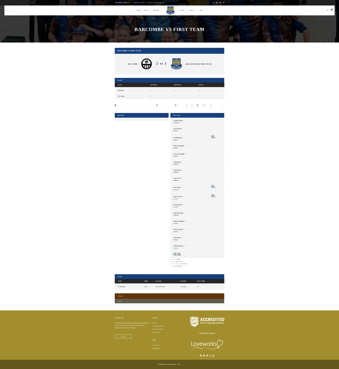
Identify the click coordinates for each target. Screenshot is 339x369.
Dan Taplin (176, 187)
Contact (154, 323)
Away (119, 301)
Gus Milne (177, 259)
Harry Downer (177, 196)
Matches (156, 10)
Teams (182, 10)
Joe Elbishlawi (177, 137)
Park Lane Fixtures (157, 329)
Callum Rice (177, 162)
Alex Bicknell (177, 128)
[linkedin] (216, 2)
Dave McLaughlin (178, 154)
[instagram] (223, 2)
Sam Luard (176, 178)
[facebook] (213, 2)
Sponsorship (155, 332)
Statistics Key (156, 348)
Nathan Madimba (178, 221)
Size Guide (155, 345)
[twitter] (220, 2)
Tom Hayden (177, 170)
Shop (201, 10)
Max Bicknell (177, 205)
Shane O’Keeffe (178, 229)
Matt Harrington (178, 213)
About (191, 10)
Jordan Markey (178, 120)
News (146, 10)
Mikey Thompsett (178, 145)
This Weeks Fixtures (158, 326)
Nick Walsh (176, 237)
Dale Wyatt (179, 261)
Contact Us (123, 336)
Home (139, 10)
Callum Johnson (178, 246)
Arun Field (184, 263)
